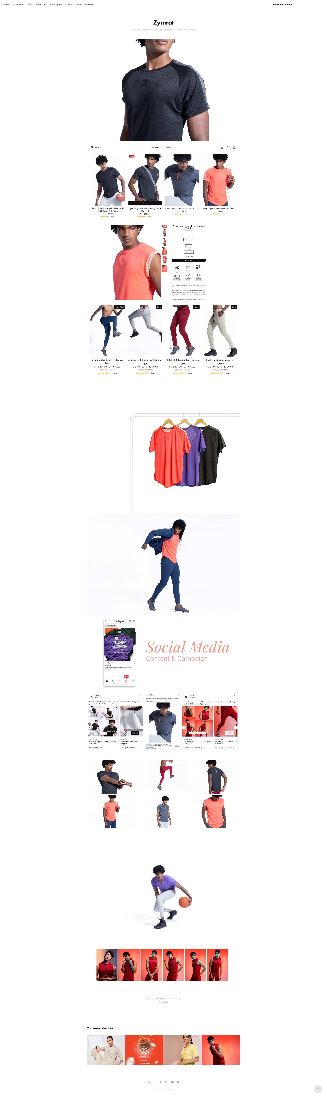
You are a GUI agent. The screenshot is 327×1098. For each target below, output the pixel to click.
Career (78, 4)
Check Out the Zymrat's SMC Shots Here (163, 998)
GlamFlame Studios (282, 4)
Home (6, 4)
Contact (89, 4)
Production (41, 4)
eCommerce (18, 4)
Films (30, 4)
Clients (68, 4)
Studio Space (55, 4)
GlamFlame (168, 1089)
